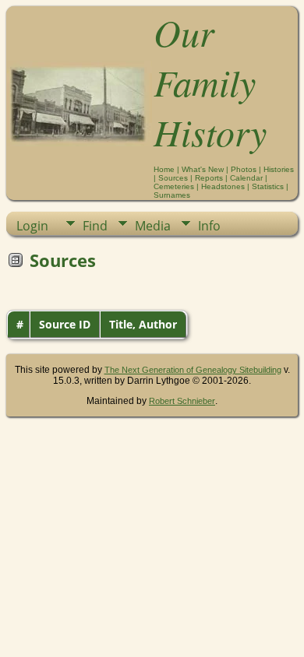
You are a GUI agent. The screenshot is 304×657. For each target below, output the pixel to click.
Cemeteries (174, 186)
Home (164, 169)
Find (95, 225)
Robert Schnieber (182, 401)
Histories (278, 169)
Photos (243, 169)
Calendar (246, 178)
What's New (203, 169)
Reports (209, 178)
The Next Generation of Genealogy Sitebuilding (192, 369)
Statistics (268, 186)
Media (153, 225)
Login (32, 225)
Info (209, 225)
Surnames (172, 195)
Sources (173, 178)
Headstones (223, 186)
